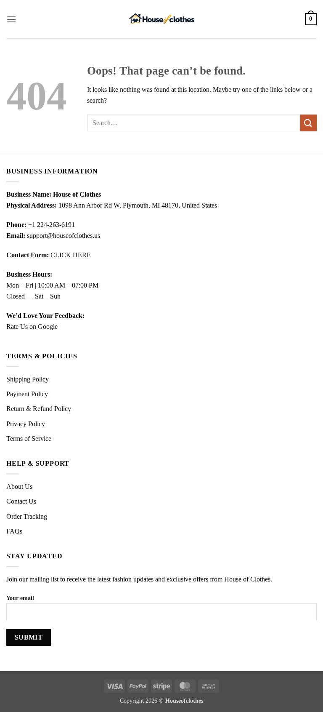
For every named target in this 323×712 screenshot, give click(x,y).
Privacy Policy (25, 423)
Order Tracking (26, 516)
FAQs (14, 531)
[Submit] (308, 123)
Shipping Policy (27, 379)
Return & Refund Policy (38, 408)
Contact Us (21, 501)
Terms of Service (28, 438)
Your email (20, 598)
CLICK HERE (70, 255)
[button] (11, 19)
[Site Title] (161, 19)
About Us (19, 486)
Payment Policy (27, 393)
